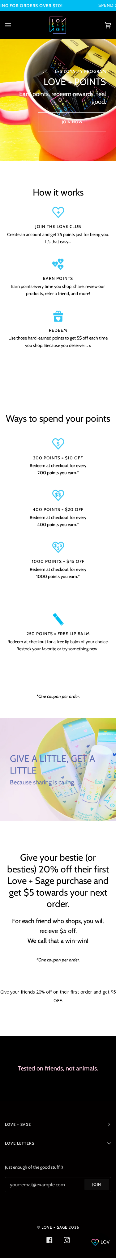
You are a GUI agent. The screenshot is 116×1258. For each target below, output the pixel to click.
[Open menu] (14, 25)
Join (96, 1184)
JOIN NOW (72, 122)
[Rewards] (100, 1242)
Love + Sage (54, 1227)
